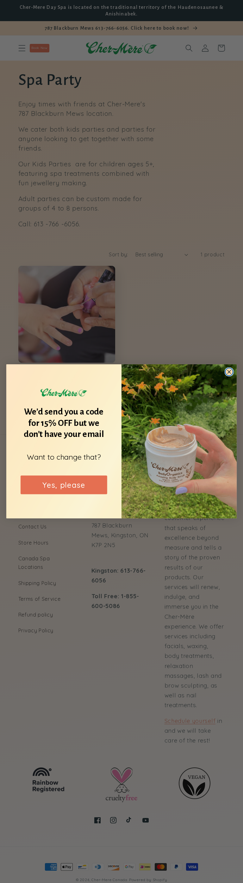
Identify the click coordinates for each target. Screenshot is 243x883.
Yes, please (63, 485)
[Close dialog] (229, 372)
